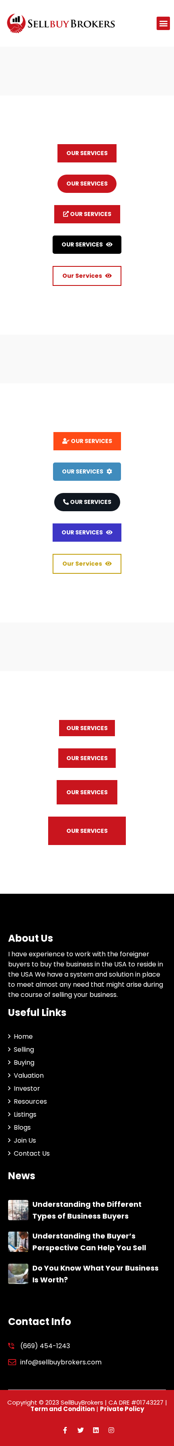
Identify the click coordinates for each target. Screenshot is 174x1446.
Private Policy (122, 1409)
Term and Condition (62, 1409)
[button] (163, 23)
